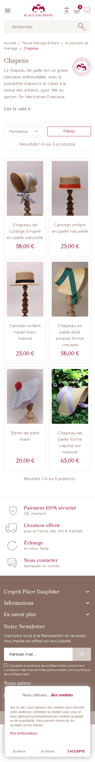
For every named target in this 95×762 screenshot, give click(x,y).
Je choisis (47, 751)
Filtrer (69, 131)
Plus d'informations (23, 733)
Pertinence (19, 131)
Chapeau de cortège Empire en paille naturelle (25, 231)
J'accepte (76, 751)
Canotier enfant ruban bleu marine (25, 332)
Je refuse (19, 751)
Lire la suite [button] (16, 108)
